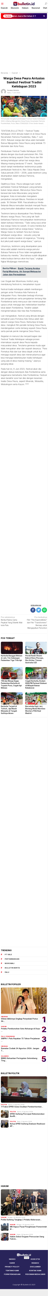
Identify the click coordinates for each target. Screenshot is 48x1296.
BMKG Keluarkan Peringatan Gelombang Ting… (19, 1059)
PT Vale (8, 954)
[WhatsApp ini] (44, 610)
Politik (4, 1104)
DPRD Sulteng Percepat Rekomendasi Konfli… (27, 1115)
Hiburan (4, 1017)
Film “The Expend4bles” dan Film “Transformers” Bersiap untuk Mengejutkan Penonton (37, 622)
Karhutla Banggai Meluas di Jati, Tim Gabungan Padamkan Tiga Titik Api (11, 658)
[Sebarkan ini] (32, 610)
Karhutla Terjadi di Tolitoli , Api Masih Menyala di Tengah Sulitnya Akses (9, 710)
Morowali (9, 963)
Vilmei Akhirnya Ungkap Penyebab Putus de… (19, 1020)
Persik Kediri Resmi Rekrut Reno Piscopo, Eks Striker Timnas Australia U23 (34, 659)
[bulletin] (23, 3)
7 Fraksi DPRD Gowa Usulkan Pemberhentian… (22, 1107)
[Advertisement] (24, 45)
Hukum (4, 1026)
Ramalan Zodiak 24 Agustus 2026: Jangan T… (20, 1049)
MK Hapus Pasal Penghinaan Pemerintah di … (28, 1228)
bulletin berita (12, 968)
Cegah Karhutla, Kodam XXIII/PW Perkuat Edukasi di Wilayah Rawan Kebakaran (36, 684)
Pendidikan (10, 1036)
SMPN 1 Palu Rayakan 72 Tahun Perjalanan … (20, 1039)
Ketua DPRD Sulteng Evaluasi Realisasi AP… (27, 1125)
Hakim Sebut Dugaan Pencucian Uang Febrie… (27, 1237)
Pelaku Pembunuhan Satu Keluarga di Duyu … (20, 1030)
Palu (3, 1036)
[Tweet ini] (38, 610)
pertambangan (12, 959)
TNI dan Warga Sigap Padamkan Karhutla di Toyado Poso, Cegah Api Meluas (11, 684)
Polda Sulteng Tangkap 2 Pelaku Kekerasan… (21, 1220)
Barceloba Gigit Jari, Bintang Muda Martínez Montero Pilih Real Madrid (35, 710)
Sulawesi (5, 1056)
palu (7, 972)
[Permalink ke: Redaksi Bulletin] (3, 91)
